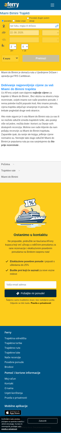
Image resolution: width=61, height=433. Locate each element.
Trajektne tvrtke (13, 343)
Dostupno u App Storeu (13, 412)
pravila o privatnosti (9, 429)
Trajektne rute (12, 347)
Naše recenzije (13, 357)
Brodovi (9, 367)
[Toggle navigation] (52, 5)
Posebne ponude (14, 362)
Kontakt (9, 383)
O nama (9, 388)
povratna (8, 21)
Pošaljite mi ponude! (33, 293)
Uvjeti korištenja (14, 393)
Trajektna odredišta (15, 338)
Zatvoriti (42, 421)
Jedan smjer (20, 21)
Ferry (8, 332)
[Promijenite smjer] (56, 27)
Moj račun (10, 378)
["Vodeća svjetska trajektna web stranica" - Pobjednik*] (12, 5)
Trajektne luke (12, 352)
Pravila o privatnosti (41, 303)
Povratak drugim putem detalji (39, 19)
